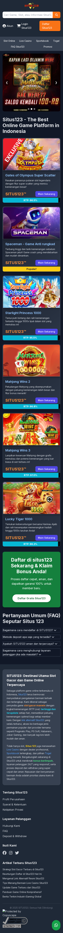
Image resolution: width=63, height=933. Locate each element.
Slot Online (9, 40)
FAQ (5, 831)
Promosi (48, 46)
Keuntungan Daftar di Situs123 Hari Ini (22, 874)
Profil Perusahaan (14, 799)
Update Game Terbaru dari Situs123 (21, 887)
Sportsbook (42, 40)
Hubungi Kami (11, 825)
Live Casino (25, 40)
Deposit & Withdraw (15, 836)
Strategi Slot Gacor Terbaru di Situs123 (23, 869)
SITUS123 (23, 907)
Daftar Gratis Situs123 (32, 598)
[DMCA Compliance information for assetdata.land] (31, 920)
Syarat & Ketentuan (14, 804)
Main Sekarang (46, 194)
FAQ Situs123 (17, 46)
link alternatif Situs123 (33, 720)
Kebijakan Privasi (13, 809)
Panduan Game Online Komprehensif (22, 892)
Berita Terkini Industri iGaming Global (22, 896)
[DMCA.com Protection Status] (31, 926)
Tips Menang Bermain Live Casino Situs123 (25, 883)
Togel (56, 40)
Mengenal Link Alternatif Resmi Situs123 (23, 878)
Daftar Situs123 (47, 25)
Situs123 (22, 694)
